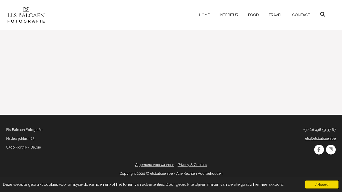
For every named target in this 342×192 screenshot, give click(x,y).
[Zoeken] (322, 14)
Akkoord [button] (321, 184)
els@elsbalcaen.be (320, 138)
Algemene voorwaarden (154, 165)
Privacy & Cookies (192, 165)
